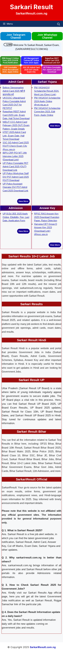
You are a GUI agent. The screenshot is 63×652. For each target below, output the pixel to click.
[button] (58, 23)
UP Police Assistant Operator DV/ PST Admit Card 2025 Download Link (15, 187)
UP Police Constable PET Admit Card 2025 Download (52, 69)
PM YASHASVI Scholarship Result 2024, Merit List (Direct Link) (46, 91)
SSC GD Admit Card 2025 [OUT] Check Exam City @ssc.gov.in (16, 146)
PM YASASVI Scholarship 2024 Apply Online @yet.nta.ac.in (47, 101)
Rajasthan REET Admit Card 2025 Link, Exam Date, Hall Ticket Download (16, 115)
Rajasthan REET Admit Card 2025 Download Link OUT (52, 60)
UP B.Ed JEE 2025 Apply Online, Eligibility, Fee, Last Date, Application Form (16, 217)
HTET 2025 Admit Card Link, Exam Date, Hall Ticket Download (14, 135)
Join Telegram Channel (15, 36)
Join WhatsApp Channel (47, 36)
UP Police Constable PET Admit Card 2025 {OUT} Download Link (15, 166)
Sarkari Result (31, 7)
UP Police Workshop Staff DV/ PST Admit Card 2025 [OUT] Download (16, 177)
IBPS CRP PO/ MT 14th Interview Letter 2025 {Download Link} (15, 156)
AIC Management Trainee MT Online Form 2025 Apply (31, 60)
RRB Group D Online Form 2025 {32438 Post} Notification (10, 60)
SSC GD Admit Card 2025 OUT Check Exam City (31, 69)
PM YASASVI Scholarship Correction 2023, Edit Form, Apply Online (47, 111)
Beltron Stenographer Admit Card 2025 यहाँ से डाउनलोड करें (14, 91)
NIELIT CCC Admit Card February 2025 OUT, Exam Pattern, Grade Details (16, 125)
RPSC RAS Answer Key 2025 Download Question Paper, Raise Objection (46, 217)
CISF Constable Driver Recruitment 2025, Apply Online (10, 69)
